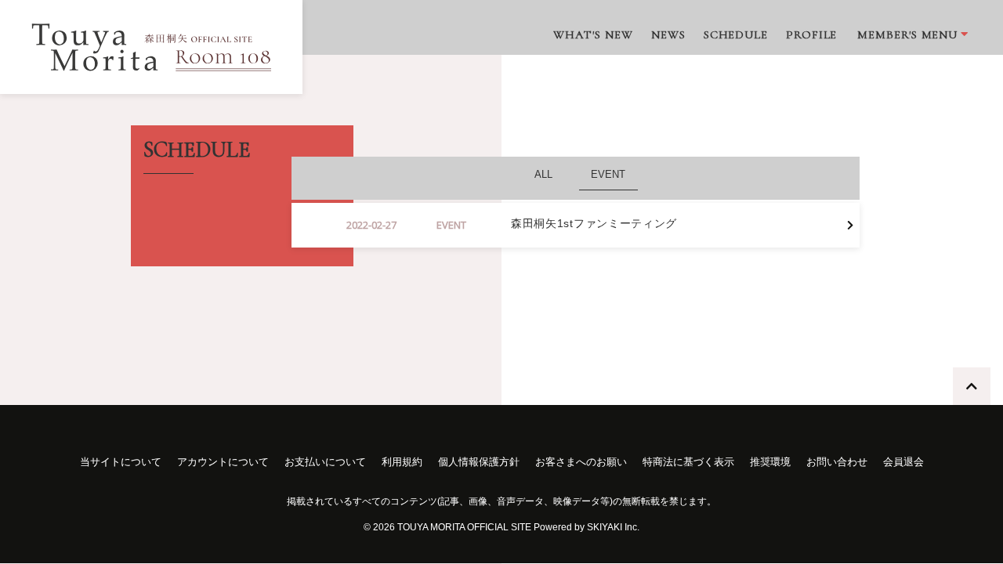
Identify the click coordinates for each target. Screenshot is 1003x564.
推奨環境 (770, 462)
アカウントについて (223, 462)
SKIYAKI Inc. (613, 527)
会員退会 (903, 462)
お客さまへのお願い (581, 462)
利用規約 (402, 462)
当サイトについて (120, 462)
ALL (543, 174)
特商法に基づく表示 (688, 462)
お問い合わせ (836, 462)
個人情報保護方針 (479, 462)
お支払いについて (325, 462)
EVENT (608, 174)
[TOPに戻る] (971, 386)
